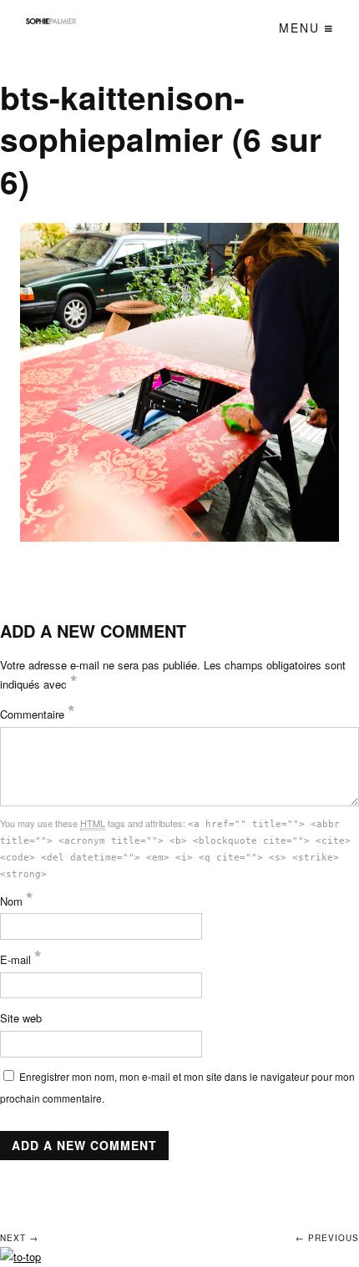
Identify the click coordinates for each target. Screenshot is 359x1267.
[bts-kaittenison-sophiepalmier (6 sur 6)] (180, 383)
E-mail (21, 959)
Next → (19, 1238)
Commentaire (37, 714)
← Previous (327, 1238)
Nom (16, 901)
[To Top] (20, 1256)
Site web (21, 1018)
